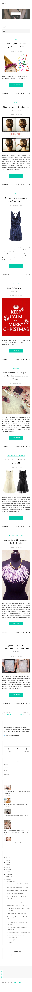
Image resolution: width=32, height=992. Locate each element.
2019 (7, 862)
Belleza (16, 102)
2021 (7, 857)
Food (5, 771)
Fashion (6, 767)
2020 (7, 860)
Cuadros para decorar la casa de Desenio (16, 815)
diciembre (9, 881)
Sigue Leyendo (16, 84)
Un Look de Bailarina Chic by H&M (16, 902)
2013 (16, 39)
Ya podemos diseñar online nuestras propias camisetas (17, 792)
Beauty (6, 764)
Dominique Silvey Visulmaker (16, 455)
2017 (7, 867)
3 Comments (5, 184)
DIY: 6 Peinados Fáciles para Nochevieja (17, 887)
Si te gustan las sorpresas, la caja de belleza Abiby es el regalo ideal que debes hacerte (16, 831)
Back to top (25, 985)
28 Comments (6, 703)
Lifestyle (6, 774)
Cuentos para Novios (16, 641)
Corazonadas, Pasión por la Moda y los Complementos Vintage (16, 376)
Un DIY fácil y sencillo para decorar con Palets (19, 932)
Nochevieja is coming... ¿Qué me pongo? (17, 890)
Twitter (17, 751)
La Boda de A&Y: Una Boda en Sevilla (16, 913)
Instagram (26, 751)
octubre (9, 942)
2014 (7, 874)
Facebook (8, 751)
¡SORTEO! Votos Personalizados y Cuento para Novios (16, 648)
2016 (7, 869)
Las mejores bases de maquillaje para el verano (17, 843)
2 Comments (5, 93)
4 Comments (5, 274)
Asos (16, 193)
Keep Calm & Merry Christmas (15, 893)
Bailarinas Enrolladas (16, 535)
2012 (7, 879)
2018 (7, 865)
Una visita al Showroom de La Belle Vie (17, 905)
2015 (7, 872)
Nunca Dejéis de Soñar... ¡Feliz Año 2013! (17, 884)
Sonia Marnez (18, 982)
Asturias (16, 368)
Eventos (16, 283)
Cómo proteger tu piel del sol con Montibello (17, 804)
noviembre (10, 940)
